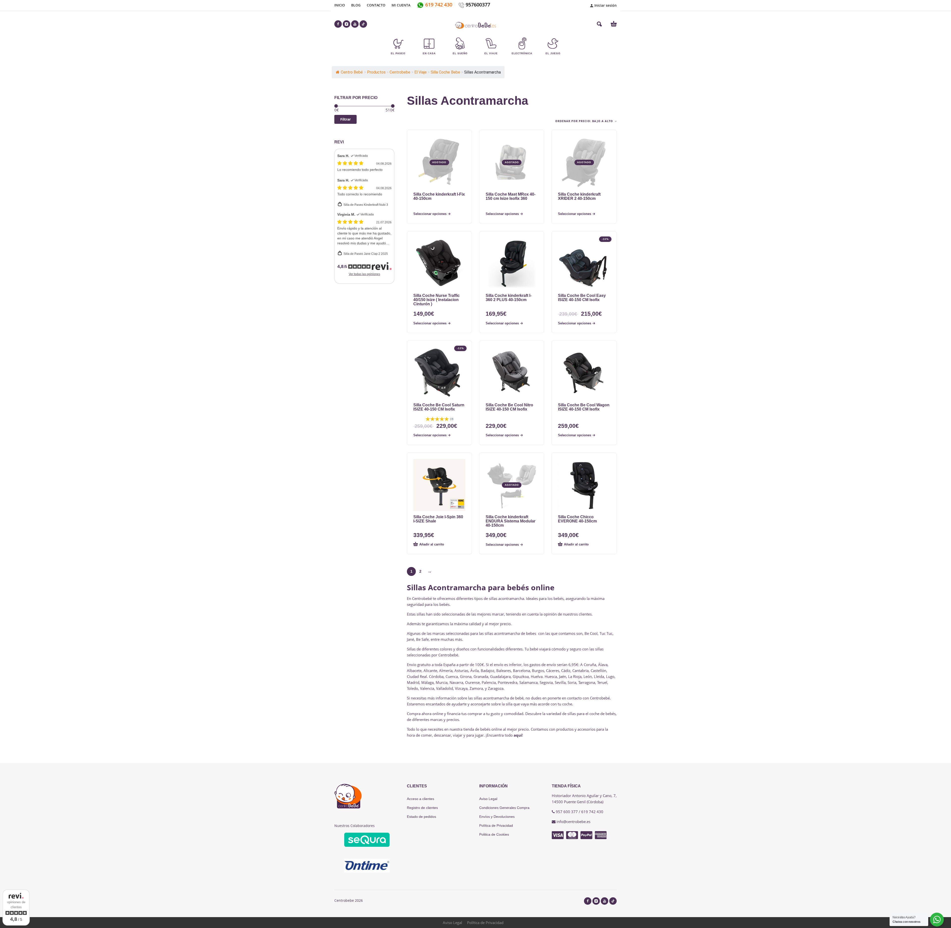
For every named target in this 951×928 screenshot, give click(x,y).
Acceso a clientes (420, 799)
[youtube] (355, 24)
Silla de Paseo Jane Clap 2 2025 (365, 254)
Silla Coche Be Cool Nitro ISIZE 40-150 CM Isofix (509, 407)
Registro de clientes (422, 808)
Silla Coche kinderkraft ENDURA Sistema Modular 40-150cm (510, 521)
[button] (599, 24)
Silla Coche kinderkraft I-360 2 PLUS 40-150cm (508, 297)
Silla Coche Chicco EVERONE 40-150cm (577, 519)
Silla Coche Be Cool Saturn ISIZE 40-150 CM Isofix (438, 407)
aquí (518, 735)
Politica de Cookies (494, 834)
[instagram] (346, 24)
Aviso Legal (488, 799)
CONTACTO (376, 5)
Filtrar (345, 119)
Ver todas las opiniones (364, 274)
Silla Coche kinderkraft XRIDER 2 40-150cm (579, 196)
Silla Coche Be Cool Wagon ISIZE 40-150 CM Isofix (583, 407)
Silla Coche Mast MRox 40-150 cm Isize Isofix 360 (510, 196)
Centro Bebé (352, 72)
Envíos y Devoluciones (497, 817)
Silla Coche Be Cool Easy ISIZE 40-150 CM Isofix (582, 297)
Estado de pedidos (421, 817)
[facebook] (338, 24)
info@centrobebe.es (573, 821)
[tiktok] (363, 24)
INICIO (339, 5)
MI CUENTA (401, 5)
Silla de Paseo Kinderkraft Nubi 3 (365, 204)
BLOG (356, 5)
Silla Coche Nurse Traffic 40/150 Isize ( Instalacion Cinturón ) (436, 299)
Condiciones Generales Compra (504, 808)
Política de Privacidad (496, 825)
